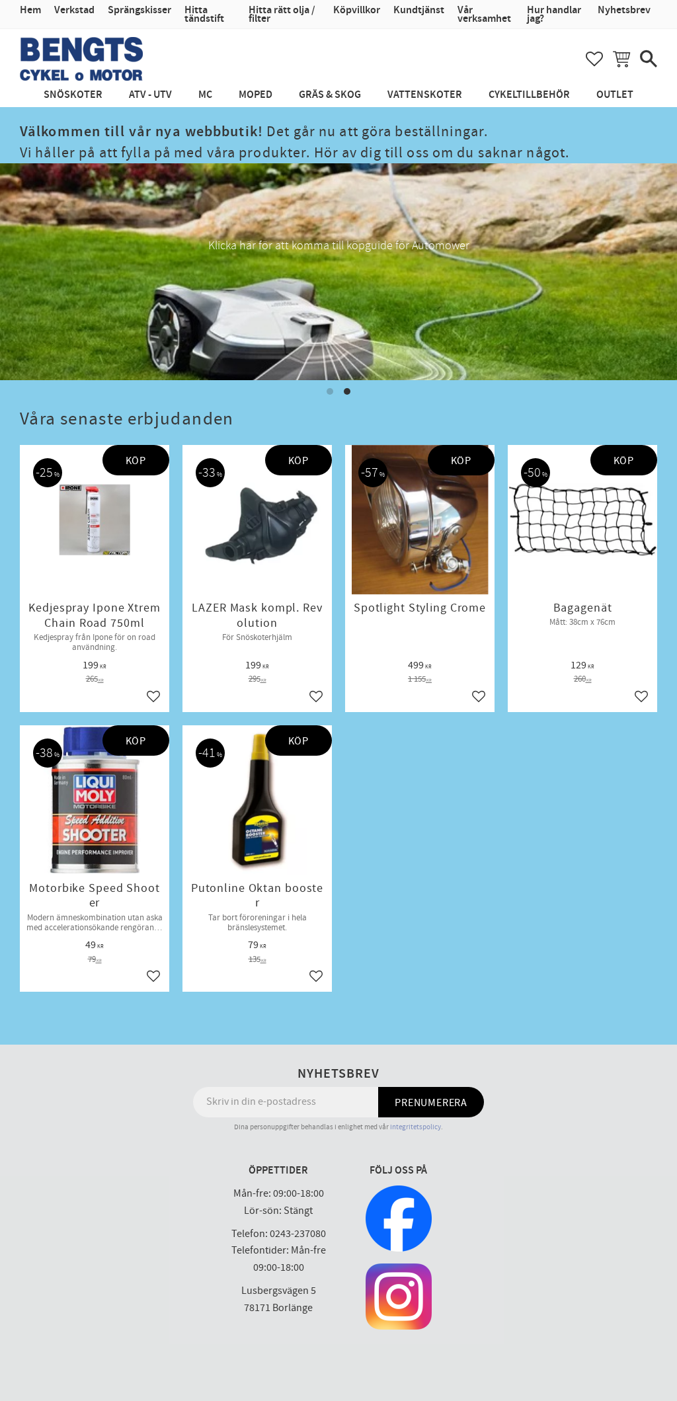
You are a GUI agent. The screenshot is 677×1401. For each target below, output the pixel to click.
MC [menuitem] (205, 95)
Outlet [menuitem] (614, 95)
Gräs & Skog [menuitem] (330, 95)
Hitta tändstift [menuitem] (204, 14)
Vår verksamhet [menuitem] (484, 14)
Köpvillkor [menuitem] (356, 10)
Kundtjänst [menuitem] (418, 10)
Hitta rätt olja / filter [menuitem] (282, 14)
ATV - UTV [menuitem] (150, 95)
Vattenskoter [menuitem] (424, 95)
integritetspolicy (415, 1127)
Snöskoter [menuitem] (73, 95)
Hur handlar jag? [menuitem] (554, 14)
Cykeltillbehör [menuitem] (529, 95)
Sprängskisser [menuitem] (139, 10)
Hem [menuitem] (30, 10)
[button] (594, 58)
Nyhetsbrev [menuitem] (624, 10)
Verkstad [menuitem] (74, 10)
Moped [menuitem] (255, 95)
